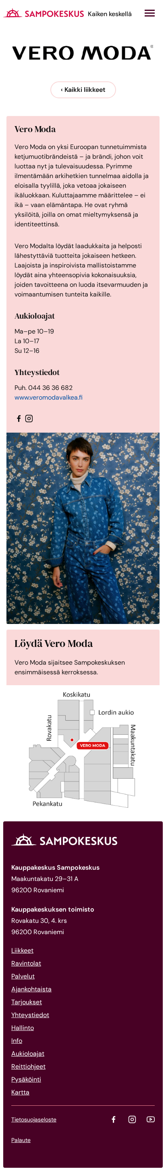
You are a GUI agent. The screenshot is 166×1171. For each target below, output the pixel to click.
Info (16, 1040)
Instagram (132, 1119)
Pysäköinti (26, 1079)
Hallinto (22, 1028)
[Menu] (150, 13)
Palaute (21, 1140)
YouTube (151, 1119)
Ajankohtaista (31, 989)
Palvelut (23, 976)
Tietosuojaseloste (33, 1119)
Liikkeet (22, 950)
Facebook (114, 1119)
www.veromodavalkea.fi (49, 397)
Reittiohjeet (28, 1066)
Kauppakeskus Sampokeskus (43, 12)
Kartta (20, 1092)
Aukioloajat (27, 1053)
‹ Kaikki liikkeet (83, 89)
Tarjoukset (26, 1002)
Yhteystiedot (30, 1015)
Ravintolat (26, 963)
